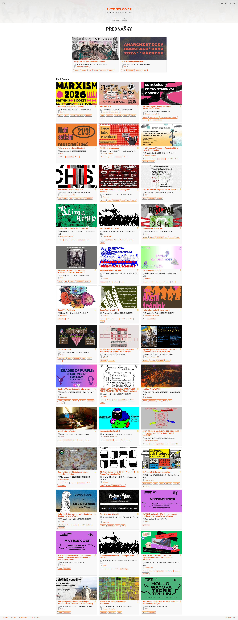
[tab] (114, 19)
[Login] (234, 3)
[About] (222, 3)
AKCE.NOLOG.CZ (119, 9)
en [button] (230, 3)
